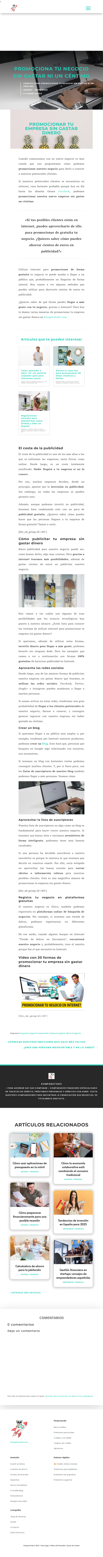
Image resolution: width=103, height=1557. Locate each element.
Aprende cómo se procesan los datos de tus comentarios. (69, 1396)
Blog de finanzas (18, 1516)
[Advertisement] (51, 32)
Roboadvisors (16, 1496)
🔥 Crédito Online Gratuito (66, 1464)
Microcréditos (60, 1427)
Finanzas (34, 1172)
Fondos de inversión (19, 1474)
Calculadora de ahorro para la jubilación (29, 1268)
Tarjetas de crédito (62, 1443)
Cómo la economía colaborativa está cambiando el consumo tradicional (73, 1168)
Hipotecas (58, 1448)
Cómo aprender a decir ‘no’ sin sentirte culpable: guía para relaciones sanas (33, 374)
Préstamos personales (64, 1432)
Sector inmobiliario (18, 1485)
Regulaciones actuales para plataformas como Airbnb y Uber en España (31, 421)
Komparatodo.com (19, 1442)
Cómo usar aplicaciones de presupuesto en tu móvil (30, 1165)
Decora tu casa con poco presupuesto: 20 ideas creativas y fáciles (68, 374)
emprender (43, 1033)
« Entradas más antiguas (25, 1292)
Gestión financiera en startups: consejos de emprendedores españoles (73, 1273)
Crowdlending (16, 1490)
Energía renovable (18, 1501)
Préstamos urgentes (63, 1480)
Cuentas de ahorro (19, 1469)
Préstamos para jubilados (65, 1469)
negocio (77, 1033)
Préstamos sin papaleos (65, 1474)
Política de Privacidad (57, 1545)
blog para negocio (28, 1033)
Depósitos (14, 1480)
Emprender (41, 90)
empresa (54, 1033)
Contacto (14, 1527)
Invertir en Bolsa (17, 1464)
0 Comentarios (32, 93)
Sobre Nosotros (17, 1532)
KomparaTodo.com (55, 317)
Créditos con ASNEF (62, 1438)
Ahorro (28, 90)
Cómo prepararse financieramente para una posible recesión (29, 1216)
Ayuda (13, 1522)
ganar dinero (66, 1033)
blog (45, 743)
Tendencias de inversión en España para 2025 (73, 1222)
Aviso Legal (45, 1545)
